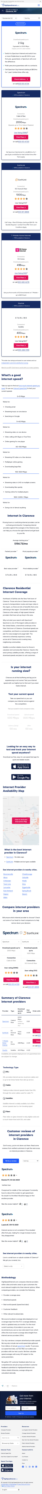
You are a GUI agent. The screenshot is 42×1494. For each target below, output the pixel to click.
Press (23, 1463)
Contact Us (25, 1460)
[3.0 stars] (21, 128)
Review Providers (5, 1433)
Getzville (25, 877)
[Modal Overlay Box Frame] (21, 1405)
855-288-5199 (23, 350)
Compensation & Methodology (9, 1484)
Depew (5, 894)
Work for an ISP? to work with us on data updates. (20, 367)
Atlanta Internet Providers (28, 1446)
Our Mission (25, 1456)
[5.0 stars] (26, 128)
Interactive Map (21, 821)
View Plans (19, 137)
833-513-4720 (23, 142)
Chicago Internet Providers (29, 1433)
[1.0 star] (15, 128)
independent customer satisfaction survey (14, 363)
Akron (5, 877)
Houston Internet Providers (29, 1436)
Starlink (4, 1050)
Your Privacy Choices (9, 1486)
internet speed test (20, 388)
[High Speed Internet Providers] (10, 5)
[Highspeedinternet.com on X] (26, 1467)
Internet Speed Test (6, 1453)
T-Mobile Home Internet (5, 1043)
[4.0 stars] (24, 128)
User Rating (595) (21, 273)
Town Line (7, 884)
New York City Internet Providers (30, 1440)
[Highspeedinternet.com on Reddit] (33, 1467)
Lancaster (6, 887)
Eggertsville (26, 887)
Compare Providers (6, 1430)
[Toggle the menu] (39, 5)
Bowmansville (8, 874)
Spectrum (9, 857)
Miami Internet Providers (28, 1443)
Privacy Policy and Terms (23, 1484)
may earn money (7, 1)
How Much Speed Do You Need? (9, 1456)
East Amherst (8, 891)
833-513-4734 (23, 84)
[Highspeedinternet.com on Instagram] (30, 1467)
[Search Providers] (18, 1438)
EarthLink (9, 862)
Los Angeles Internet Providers (29, 1430)
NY (8, 1386)
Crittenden (7, 881)
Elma (24, 884)
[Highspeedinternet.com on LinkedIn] (36, 1467)
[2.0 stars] (18, 128)
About (23, 1453)
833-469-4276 (23, 282)
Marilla (24, 881)
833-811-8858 (23, 212)
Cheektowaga (27, 874)
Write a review (11, 1161)
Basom (24, 894)
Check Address (19, 79)
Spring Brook (26, 891)
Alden (5, 897)
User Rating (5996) (20, 133)
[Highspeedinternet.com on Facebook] (23, 1467)
